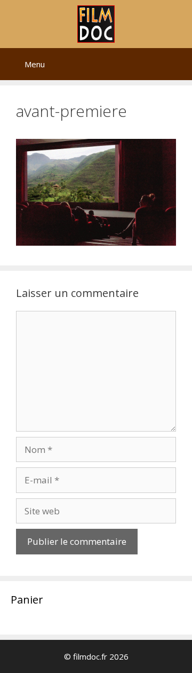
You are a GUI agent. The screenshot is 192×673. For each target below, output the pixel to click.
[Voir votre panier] (178, 64)
